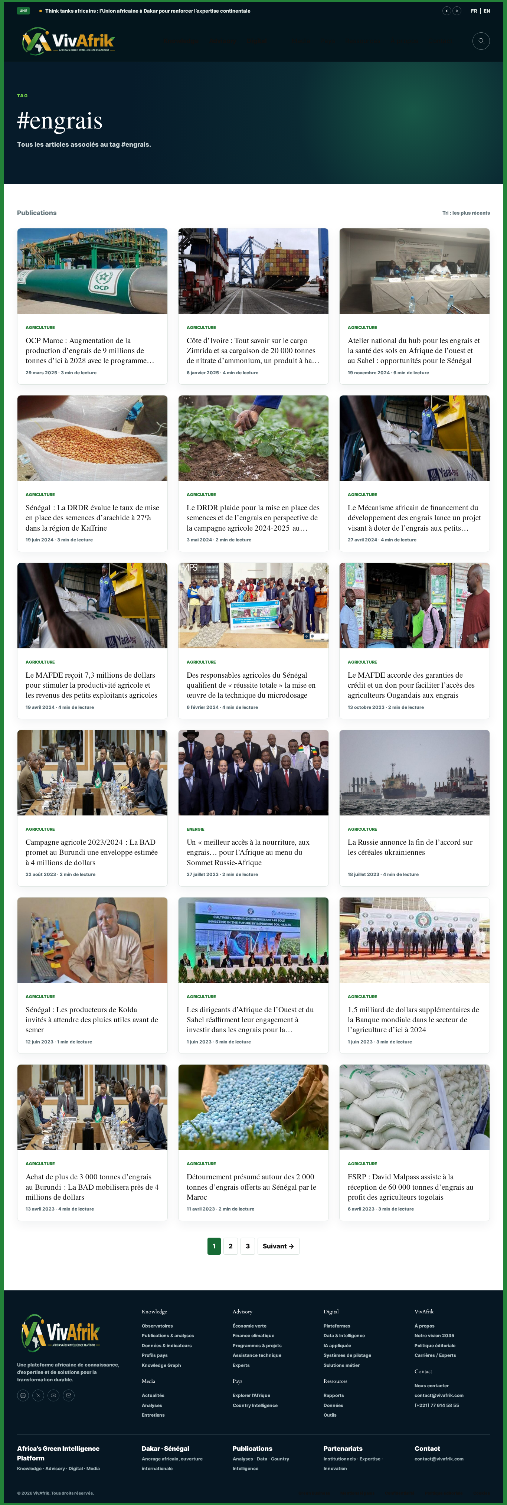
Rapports (334, 1395)
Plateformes (337, 1326)
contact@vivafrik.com (439, 1395)
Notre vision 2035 (434, 1335)
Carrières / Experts (435, 1355)
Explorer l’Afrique (251, 1395)
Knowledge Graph (161, 1365)
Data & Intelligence (344, 1335)
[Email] (69, 1395)
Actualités (153, 1395)
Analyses (152, 1405)
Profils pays (155, 1355)
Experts (241, 1365)
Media (301, 41)
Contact (440, 41)
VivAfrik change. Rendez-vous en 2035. (93, 11)
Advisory (223, 41)
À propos (404, 41)
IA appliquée (337, 1345)
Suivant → (278, 1246)
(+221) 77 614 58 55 (437, 1405)
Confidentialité (400, 1493)
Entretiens (153, 1415)
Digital (257, 41)
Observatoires (157, 1326)
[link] (23, 1395)
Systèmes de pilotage (347, 1355)
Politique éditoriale (435, 1345)
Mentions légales (357, 1493)
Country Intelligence (255, 1405)
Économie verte (249, 1326)
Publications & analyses (168, 1335)
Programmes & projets (257, 1345)
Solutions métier (342, 1365)
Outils (330, 1415)
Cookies (481, 1493)
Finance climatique (253, 1335)
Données (333, 1405)
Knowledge (181, 41)
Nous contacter (432, 1385)
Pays (327, 41)
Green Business (314, 1493)
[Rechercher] (481, 41)
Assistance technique (257, 1355)
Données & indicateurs (167, 1345)
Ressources (362, 41)
